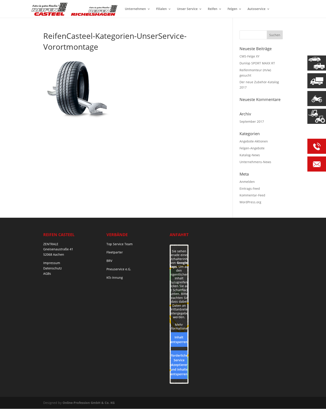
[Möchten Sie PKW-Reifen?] (316, 63)
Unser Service (187, 9)
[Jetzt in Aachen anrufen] (316, 147)
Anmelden (247, 182)
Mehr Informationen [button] (179, 326)
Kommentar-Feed (252, 195)
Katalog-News (250, 155)
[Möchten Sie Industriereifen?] (316, 116)
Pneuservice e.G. (118, 269)
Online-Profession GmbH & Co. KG (89, 403)
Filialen (161, 9)
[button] (10, 399)
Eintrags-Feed (250, 188)
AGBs (47, 273)
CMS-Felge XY (249, 56)
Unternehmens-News (255, 162)
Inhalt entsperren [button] (179, 339)
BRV (109, 261)
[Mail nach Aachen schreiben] (316, 164)
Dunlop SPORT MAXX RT (257, 63)
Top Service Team (119, 244)
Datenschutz (52, 268)
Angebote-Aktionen (254, 141)
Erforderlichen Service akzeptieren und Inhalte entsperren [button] (179, 364)
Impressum (51, 263)
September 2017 (252, 121)
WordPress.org (250, 202)
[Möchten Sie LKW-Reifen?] (316, 80)
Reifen (212, 9)
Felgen (232, 9)
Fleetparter (114, 252)
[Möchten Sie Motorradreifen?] (316, 98)
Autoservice (256, 9)
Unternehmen (135, 9)
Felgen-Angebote (252, 148)
